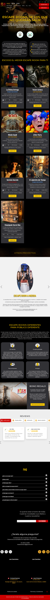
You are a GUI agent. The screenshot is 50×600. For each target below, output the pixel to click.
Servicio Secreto (12, 180)
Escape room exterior (12, 92)
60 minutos (37, 100)
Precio (13, 3)
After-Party (37, 135)
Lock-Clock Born (12, 182)
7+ (32, 100)
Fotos (18, 3)
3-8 (5, 190)
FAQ (26, 5)
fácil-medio (44, 100)
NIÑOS (23, 5)
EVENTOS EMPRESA (17, 5)
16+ (8, 145)
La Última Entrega (12, 90)
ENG (45, 2)
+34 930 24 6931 (25, 543)
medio (20, 100)
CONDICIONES (9, 7)
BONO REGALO (9, 5)
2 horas (15, 100)
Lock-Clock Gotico (37, 92)
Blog (30, 5)
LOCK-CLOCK (3, 4)
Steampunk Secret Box (12, 225)
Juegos (8, 3)
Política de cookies (12, 591)
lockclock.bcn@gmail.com (29, 309)
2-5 (29, 100)
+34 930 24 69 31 (14, 579)
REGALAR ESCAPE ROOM (37, 404)
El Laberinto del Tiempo (37, 180)
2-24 (5, 100)
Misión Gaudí (12, 135)
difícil (21, 190)
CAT (39, 2)
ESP (42, 2)
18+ (9, 100)
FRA (48, 2)
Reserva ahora (44, 4)
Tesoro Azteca (37, 90)
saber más (12, 105)
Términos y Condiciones (36, 591)
